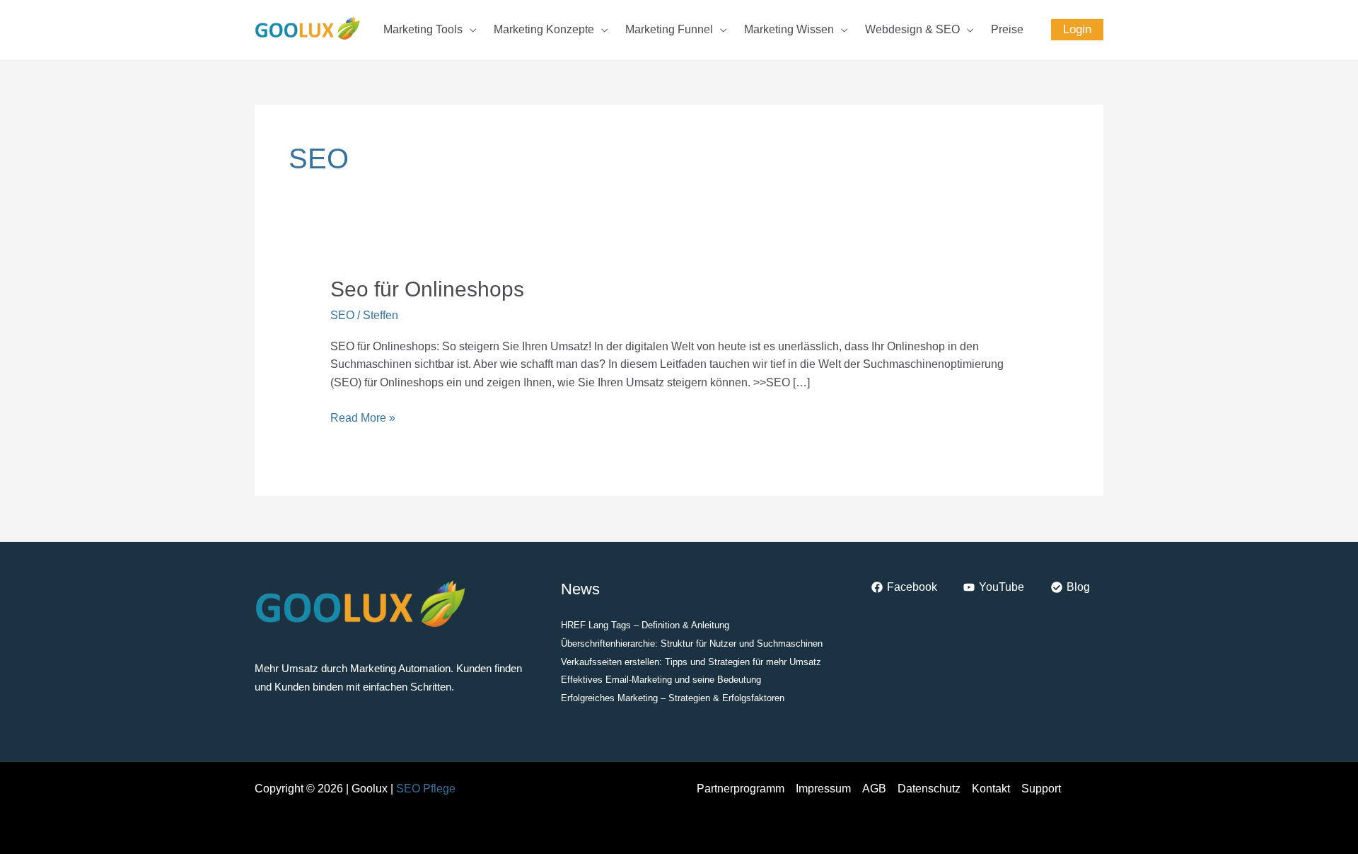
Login (1077, 29)
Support (1041, 789)
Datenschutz (929, 789)
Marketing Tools (423, 29)
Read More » (362, 416)
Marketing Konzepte (544, 29)
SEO (342, 315)
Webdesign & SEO (912, 29)
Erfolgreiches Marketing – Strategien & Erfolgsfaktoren (672, 698)
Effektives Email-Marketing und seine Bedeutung (661, 679)
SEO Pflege (425, 789)
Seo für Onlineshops (427, 289)
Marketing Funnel (669, 29)
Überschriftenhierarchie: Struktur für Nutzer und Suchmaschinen (692, 643)
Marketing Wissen (789, 29)
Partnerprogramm (740, 789)
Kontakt (991, 789)
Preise (1007, 29)
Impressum (823, 789)
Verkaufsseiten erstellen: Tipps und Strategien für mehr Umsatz (691, 662)
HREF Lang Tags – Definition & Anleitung (645, 625)
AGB (874, 789)
